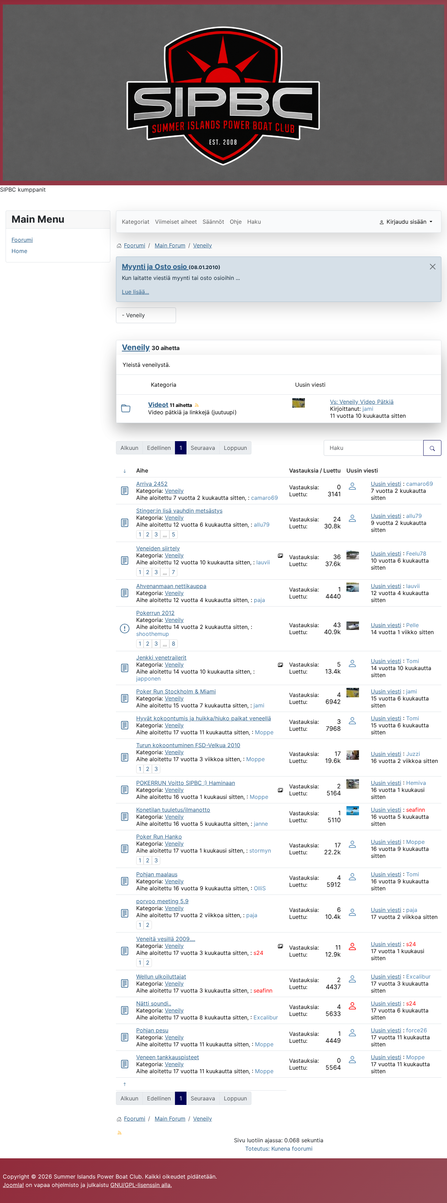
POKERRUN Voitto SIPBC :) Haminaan (185, 782)
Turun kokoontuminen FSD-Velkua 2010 (188, 745)
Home (19, 250)
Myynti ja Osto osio (155, 266)
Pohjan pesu (152, 1030)
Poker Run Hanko (159, 836)
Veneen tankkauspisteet (167, 1057)
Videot (158, 404)
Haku (254, 221)
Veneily (136, 347)
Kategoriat (135, 221)
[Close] (432, 266)
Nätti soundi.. (153, 1003)
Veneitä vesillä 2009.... (165, 938)
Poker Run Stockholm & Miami (176, 691)
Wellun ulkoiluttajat (161, 976)
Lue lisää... (135, 291)
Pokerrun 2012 (155, 612)
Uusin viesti (386, 483)
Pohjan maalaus (156, 874)
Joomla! (13, 1184)
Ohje (236, 221)
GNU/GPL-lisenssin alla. (141, 1184)
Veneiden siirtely (158, 548)
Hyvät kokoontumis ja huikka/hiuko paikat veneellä (203, 718)
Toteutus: (257, 1148)
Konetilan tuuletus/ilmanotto (173, 809)
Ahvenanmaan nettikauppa (171, 585)
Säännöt (213, 221)
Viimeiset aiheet (176, 221)
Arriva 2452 (152, 483)
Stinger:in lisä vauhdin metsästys (179, 510)
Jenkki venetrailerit (161, 657)
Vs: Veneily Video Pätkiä (362, 401)
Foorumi (22, 239)
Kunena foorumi (292, 1148)
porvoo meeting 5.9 (162, 901)
